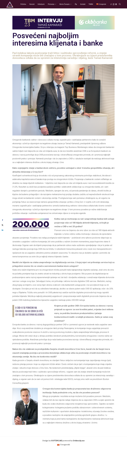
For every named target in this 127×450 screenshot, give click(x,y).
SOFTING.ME (56, 441)
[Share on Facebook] (2, 220)
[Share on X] (2, 225)
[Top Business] (9, 4)
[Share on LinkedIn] (2, 230)
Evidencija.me (79, 441)
